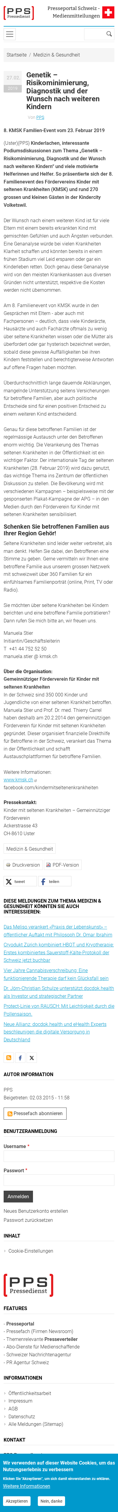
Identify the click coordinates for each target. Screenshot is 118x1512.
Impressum (20, 1401)
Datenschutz (21, 1417)
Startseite (17, 55)
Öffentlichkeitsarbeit (29, 1393)
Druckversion (26, 865)
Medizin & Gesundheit (56, 55)
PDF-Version (66, 865)
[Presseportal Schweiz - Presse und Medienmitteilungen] (19, 13)
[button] (20, 881)
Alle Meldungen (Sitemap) (35, 1424)
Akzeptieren (17, 1501)
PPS (40, 117)
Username (15, 1146)
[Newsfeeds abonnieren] (9, 1058)
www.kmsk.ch (18, 780)
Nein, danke (51, 1501)
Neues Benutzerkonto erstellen (36, 1211)
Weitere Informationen (26, 1486)
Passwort (14, 1170)
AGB (13, 1409)
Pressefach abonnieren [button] (37, 1113)
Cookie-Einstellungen (30, 1251)
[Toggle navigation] (10, 34)
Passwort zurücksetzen (28, 1220)
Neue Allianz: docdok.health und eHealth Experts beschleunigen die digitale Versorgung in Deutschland (55, 1032)
